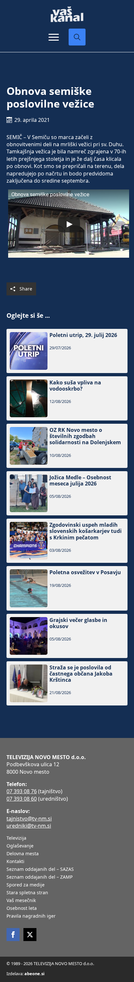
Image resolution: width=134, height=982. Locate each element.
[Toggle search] (77, 37)
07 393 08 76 (22, 791)
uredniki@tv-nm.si (29, 825)
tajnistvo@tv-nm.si (29, 818)
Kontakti (15, 861)
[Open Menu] (53, 37)
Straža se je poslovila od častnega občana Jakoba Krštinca (81, 674)
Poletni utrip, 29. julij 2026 (83, 335)
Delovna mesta (23, 854)
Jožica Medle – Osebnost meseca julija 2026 (80, 480)
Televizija (16, 838)
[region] (67, 935)
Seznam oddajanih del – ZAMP (40, 877)
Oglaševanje (20, 846)
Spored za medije (26, 885)
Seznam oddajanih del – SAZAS (40, 869)
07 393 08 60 (22, 798)
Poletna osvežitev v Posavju (85, 572)
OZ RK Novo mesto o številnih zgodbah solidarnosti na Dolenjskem (85, 436)
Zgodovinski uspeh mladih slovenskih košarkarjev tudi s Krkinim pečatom (85, 531)
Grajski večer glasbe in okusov (78, 623)
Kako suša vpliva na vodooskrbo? (75, 386)
